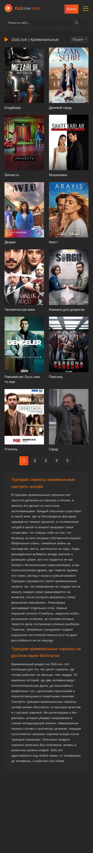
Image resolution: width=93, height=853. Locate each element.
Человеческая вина (20, 309)
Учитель (11, 449)
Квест (53, 242)
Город (53, 449)
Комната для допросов (66, 309)
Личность (12, 175)
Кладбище (13, 108)
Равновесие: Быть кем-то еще (23, 379)
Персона (55, 377)
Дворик (10, 242)
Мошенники (58, 175)
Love (27, 8)
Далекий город (60, 108)
